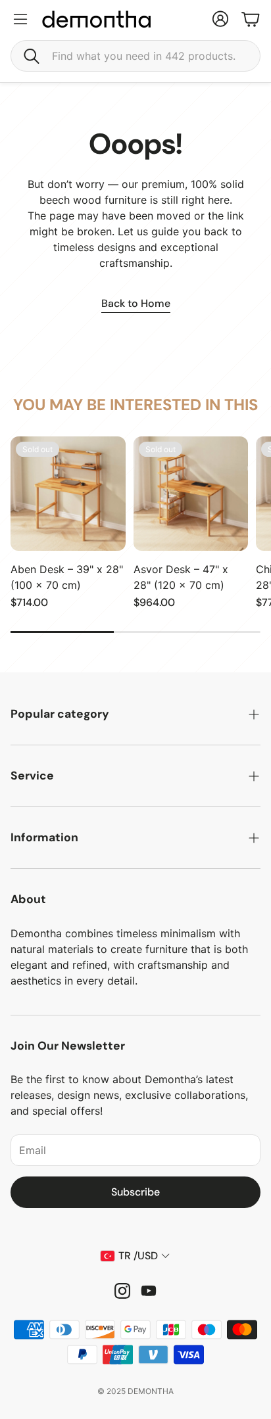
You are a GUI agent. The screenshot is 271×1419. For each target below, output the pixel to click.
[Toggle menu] (20, 19)
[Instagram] (122, 1291)
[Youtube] (149, 1291)
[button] (135, 56)
